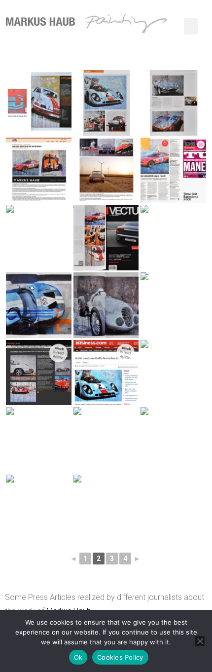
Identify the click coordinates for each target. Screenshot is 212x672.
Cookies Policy (120, 657)
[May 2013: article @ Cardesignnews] (38, 373)
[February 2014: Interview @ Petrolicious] (38, 170)
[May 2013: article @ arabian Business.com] (106, 373)
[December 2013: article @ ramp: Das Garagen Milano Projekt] (38, 237)
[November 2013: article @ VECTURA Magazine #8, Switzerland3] (38, 305)
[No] (200, 641)
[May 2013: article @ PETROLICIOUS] (173, 373)
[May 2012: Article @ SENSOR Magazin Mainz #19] (106, 440)
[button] (191, 26)
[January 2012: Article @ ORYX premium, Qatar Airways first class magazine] (106, 507)
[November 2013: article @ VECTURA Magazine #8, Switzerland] (106, 237)
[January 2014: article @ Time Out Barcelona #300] (173, 170)
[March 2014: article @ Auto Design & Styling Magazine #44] (38, 103)
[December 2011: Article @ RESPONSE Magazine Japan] (38, 507)
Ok (78, 657)
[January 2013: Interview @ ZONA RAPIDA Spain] (38, 440)
